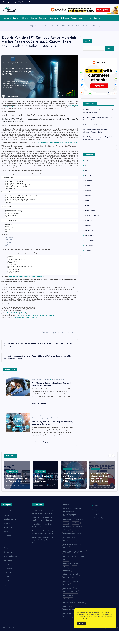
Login (81, 18)
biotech (78, 526)
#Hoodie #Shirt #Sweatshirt (72, 508)
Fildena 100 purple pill (71, 563)
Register (88, 18)
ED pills (66, 548)
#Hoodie (66, 504)
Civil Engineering (69, 537)
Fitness (66, 567)
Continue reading (39, 403)
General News (90, 210)
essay (82, 556)
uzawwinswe (67, 617)
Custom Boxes (80, 541)
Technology (65, 18)
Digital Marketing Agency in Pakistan (43, 418)
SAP (76, 588)
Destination (89, 181)
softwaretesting (68, 595)
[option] (17, 475)
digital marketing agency (39, 416)
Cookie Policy (87, 619)
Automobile (7, 18)
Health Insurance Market (71, 574)
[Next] (113, 455)
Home (15, 26)
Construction (68, 541)
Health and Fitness (92, 215)
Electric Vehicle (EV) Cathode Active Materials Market (60, 333)
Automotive (67, 526)
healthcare (67, 570)
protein (76, 585)
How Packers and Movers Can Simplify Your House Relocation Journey (43, 540)
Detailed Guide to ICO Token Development (98, 125)
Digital (87, 185)
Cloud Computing (91, 171)
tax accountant (68, 602)
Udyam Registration (70, 609)
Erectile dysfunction (70, 556)
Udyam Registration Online (72, 613)
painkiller (67, 585)
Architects (76, 523)
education (76, 548)
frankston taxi (36, 379)
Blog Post (97, 18)
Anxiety (66, 523)
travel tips (67, 606)
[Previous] (110, 455)
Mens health (74, 581)
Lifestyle (88, 225)
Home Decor (89, 220)
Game (87, 205)
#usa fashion (68, 519)
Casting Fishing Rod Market (72, 533)
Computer (88, 176)
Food (87, 200)
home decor (67, 577)
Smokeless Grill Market (71, 592)
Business (16, 18)
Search (87, 41)
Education (25, 18)
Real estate (43, 18)
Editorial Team (10, 485)
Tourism (74, 18)
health (75, 567)
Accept (81, 623)
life (65, 581)
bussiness (76, 530)
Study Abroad (68, 599)
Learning (78, 577)
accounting (79, 519)
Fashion (34, 18)
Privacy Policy (98, 518)
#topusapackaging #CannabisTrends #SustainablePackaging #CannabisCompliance (70, 514)
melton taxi (46, 379)
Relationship (54, 18)
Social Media (89, 240)
